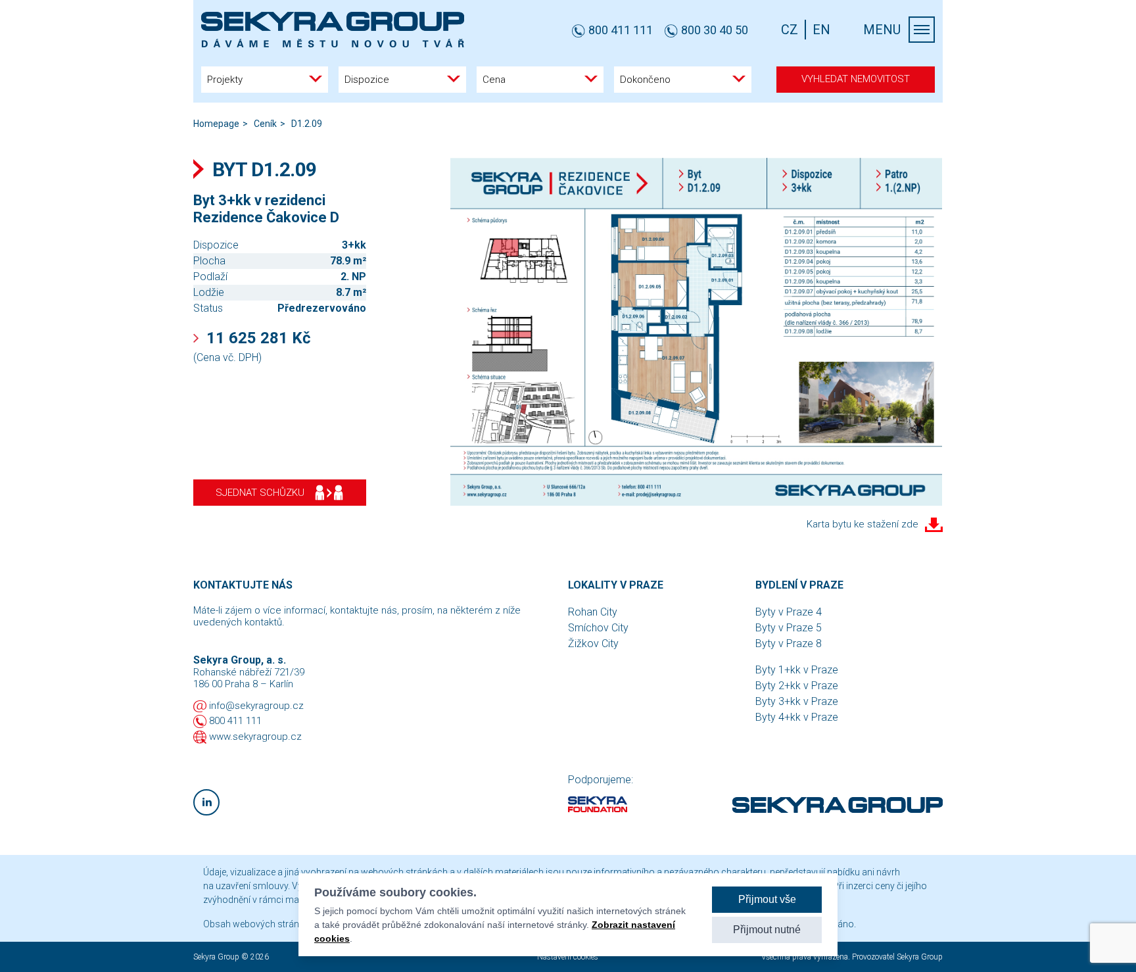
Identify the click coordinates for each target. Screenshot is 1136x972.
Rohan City (592, 612)
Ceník (265, 123)
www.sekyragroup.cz (255, 736)
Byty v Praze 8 (788, 643)
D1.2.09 (306, 123)
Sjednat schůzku (260, 492)
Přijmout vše (767, 899)
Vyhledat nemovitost (855, 79)
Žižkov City (593, 643)
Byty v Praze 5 (788, 627)
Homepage (216, 123)
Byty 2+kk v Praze (796, 685)
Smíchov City (598, 627)
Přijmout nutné (767, 929)
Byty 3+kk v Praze (796, 701)
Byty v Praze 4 (788, 612)
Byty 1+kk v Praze (796, 670)
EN (821, 29)
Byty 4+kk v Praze (796, 717)
